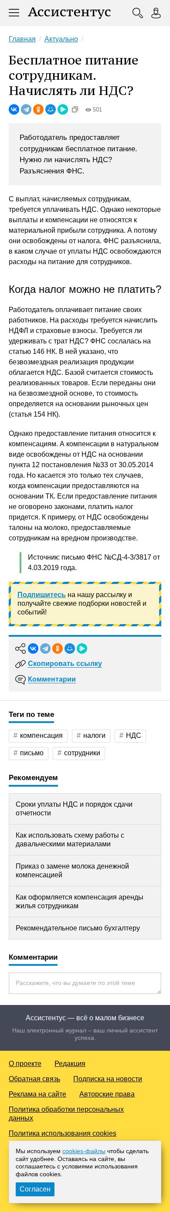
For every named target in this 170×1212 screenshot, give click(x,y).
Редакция (69, 1063)
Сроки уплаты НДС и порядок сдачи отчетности (74, 809)
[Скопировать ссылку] (75, 109)
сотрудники (82, 753)
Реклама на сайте (37, 1094)
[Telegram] (26, 109)
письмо (32, 753)
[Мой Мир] (50, 109)
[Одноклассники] (38, 109)
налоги (94, 735)
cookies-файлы (83, 1150)
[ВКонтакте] (14, 109)
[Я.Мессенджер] (63, 109)
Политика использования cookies (62, 1133)
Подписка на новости (107, 1079)
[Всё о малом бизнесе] (69, 13)
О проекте (25, 1063)
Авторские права (107, 1094)
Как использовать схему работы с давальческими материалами (70, 840)
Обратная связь (34, 1079)
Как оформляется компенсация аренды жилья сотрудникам (79, 901)
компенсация (41, 735)
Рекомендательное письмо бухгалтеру (78, 928)
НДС (133, 735)
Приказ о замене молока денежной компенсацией (72, 870)
